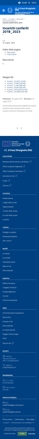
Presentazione (8, 198)
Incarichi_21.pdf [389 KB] (16, 85)
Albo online (7, 317)
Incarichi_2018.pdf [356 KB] (17, 91)
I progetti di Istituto (9, 288)
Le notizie (6, 254)
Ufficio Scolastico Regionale (12, 166)
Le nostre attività (9, 330)
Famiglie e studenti (9, 232)
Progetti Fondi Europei (10, 334)
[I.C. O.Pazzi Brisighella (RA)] (10, 10)
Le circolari (6, 258)
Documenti (20, 19)
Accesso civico (8, 321)
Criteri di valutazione (10, 300)
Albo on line (7, 266)
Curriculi (5, 296)
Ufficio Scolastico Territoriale (13, 171)
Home (4, 19)
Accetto (22, 434)
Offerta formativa (9, 283)
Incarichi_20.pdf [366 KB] (16, 87)
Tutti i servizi (7, 241)
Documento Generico (9, 21)
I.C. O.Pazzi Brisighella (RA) (18, 150)
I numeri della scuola (10, 211)
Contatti (6, 422)
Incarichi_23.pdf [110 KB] (16, 81)
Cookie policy (31, 434)
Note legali (30, 419)
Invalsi (5, 180)
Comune (6, 185)
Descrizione (11, 52)
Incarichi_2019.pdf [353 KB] (17, 89)
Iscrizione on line (9, 176)
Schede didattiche (9, 292)
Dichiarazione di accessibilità (21, 422)
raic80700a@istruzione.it (12, 412)
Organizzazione (8, 207)
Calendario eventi (9, 262)
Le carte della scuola (10, 215)
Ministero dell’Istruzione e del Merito (16, 161)
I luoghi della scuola (10, 202)
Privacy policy (7, 419)
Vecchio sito (7, 343)
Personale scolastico (10, 236)
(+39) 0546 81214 (9, 367)
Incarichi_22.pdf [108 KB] (16, 83)
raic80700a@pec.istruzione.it (13, 405)
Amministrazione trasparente (13, 313)
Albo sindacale (8, 270)
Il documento (11, 54)
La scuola (11, 19)
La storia (6, 219)
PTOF (4, 338)
